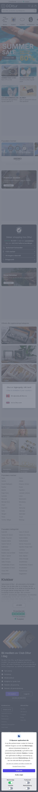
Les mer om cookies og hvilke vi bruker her (19, 763)
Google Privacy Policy (19, 766)
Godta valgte (19, 775)
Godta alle (19, 770)
